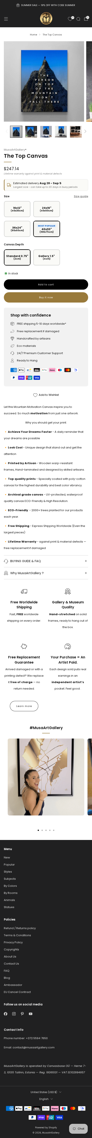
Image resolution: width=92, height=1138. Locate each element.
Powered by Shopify (46, 1127)
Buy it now (46, 297)
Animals (9, 900)
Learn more (24, 706)
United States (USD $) (44, 1092)
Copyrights (11, 949)
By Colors (10, 886)
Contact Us (11, 964)
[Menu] (6, 19)
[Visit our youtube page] (30, 1014)
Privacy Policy (13, 942)
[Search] (78, 19)
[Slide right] (84, 132)
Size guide (81, 196)
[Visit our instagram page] (14, 1014)
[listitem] (46, 5)
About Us (10, 956)
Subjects (10, 879)
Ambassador (13, 985)
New (7, 857)
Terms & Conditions (17, 935)
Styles (8, 872)
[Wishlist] (70, 19)
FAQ (6, 971)
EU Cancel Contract (17, 992)
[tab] (38, 830)
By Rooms (11, 893)
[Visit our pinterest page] (22, 1014)
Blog (7, 978)
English (44, 1099)
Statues (9, 907)
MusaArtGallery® (15, 149)
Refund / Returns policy (20, 928)
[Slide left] (7, 132)
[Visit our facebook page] (5, 1014)
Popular (9, 865)
